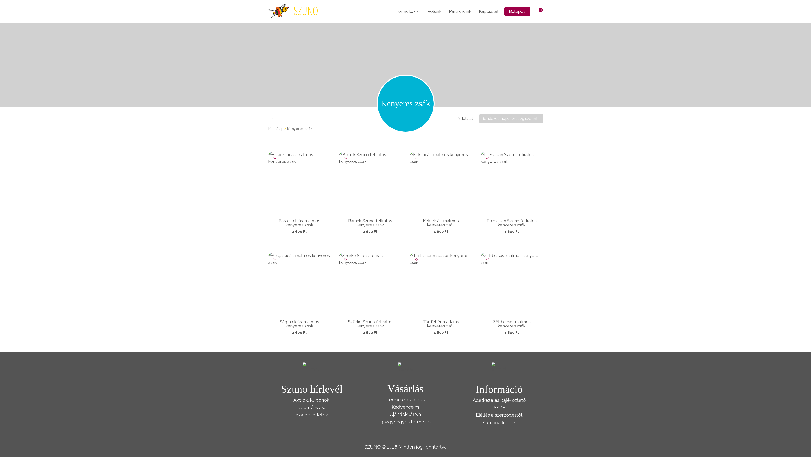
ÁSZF (499, 407)
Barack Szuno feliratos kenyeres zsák (370, 223)
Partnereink (460, 11)
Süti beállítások (499, 422)
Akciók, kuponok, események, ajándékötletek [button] (311, 407)
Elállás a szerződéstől (499, 415)
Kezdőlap (275, 129)
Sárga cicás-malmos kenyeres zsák (299, 324)
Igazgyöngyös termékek (405, 421)
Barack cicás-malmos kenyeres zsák (299, 223)
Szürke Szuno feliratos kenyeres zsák (370, 324)
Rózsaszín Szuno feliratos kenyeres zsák (512, 223)
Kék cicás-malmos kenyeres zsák (441, 223)
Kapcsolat (488, 11)
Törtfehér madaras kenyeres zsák (441, 324)
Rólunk (434, 11)
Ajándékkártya (405, 414)
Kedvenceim (405, 407)
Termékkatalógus (405, 399)
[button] (274, 157)
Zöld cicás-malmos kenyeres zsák (512, 324)
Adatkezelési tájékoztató (499, 400)
